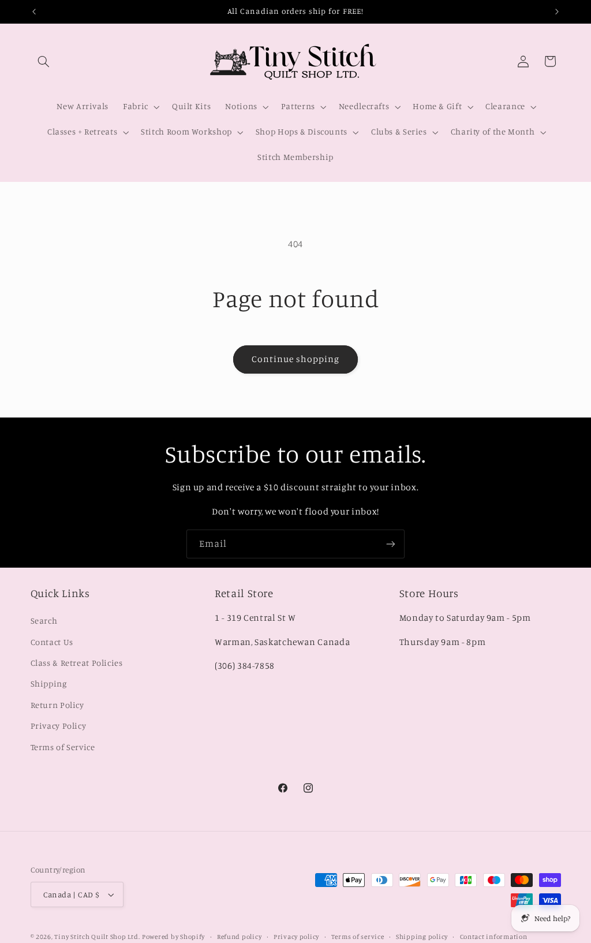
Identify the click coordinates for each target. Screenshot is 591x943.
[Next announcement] (557, 11)
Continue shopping (296, 358)
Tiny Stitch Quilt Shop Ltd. (97, 937)
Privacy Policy (59, 725)
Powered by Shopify (173, 937)
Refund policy (239, 937)
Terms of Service (63, 747)
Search (44, 620)
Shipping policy (422, 937)
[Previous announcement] (34, 11)
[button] (44, 61)
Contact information (494, 937)
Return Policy (57, 705)
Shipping (49, 683)
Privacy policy (296, 937)
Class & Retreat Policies (77, 663)
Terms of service (357, 937)
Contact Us (52, 642)
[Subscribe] (390, 544)
